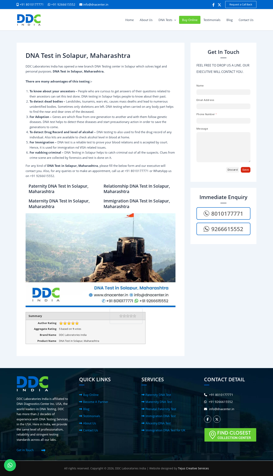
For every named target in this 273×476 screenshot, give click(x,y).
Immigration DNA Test (160, 416)
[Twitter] (219, 5)
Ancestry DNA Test (158, 423)
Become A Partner (95, 402)
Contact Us (90, 430)
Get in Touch (25, 450)
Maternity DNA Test (158, 402)
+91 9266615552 (62, 4)
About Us (89, 423)
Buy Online (91, 395)
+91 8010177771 (221, 395)
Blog (86, 409)
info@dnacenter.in (95, 4)
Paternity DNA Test (158, 395)
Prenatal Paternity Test (160, 409)
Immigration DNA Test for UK (165, 430)
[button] (240, 4)
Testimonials (91, 416)
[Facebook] (213, 5)
